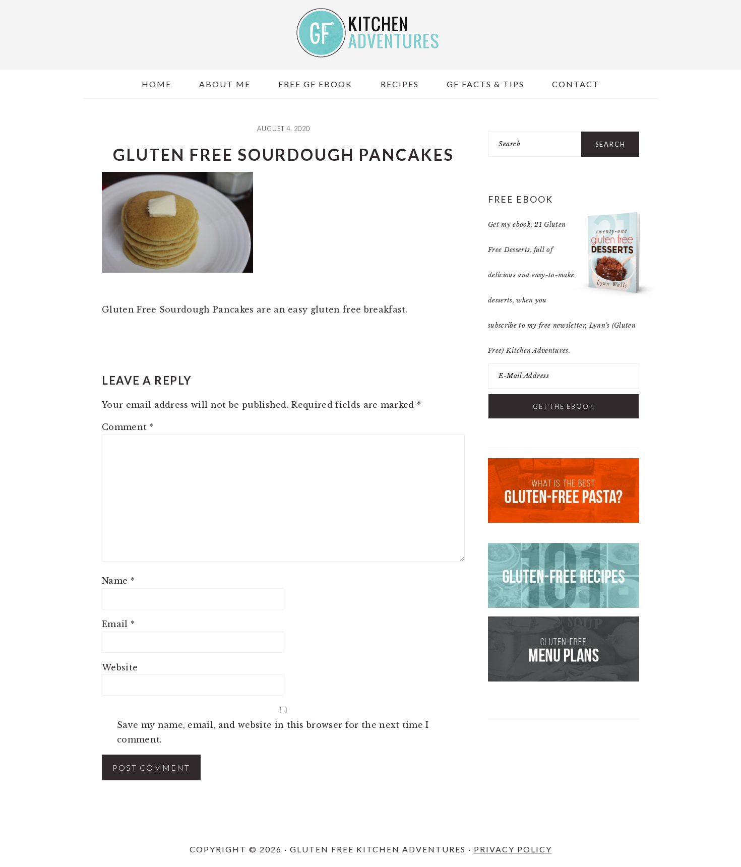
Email (118, 624)
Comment (128, 427)
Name (118, 581)
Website (120, 667)
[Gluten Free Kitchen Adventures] (370, 48)
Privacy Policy (513, 849)
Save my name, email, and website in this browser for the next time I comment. (273, 732)
